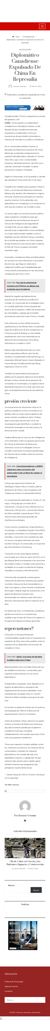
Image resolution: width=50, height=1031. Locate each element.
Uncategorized (25, 49)
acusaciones (32, 267)
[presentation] (7, 856)
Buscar (11, 885)
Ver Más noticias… (12, 784)
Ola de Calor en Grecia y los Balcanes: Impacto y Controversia (25, 863)
